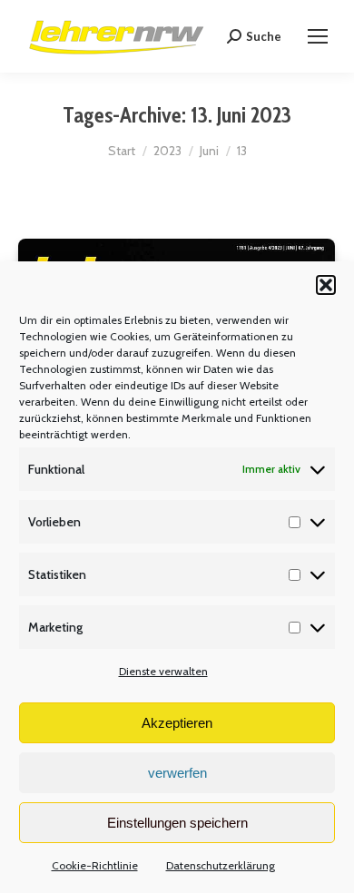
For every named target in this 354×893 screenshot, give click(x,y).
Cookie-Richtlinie (95, 865)
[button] (326, 285)
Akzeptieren (177, 723)
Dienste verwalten (163, 671)
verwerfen (177, 772)
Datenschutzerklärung (220, 865)
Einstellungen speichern (177, 822)
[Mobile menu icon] (318, 36)
